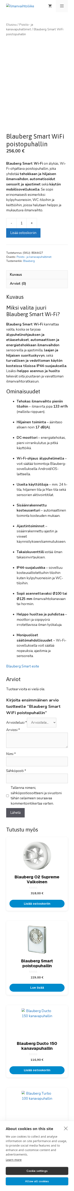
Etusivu (11, 24)
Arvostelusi (16, 722)
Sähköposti (16, 771)
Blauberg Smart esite (22, 666)
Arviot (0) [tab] (18, 283)
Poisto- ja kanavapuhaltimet (19, 27)
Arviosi (13, 730)
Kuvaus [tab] (16, 274)
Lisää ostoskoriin (23, 232)
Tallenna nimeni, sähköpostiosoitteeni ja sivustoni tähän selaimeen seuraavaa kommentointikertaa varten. (36, 795)
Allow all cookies (37, 1181)
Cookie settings (37, 1171)
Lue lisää (37, 987)
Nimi (11, 754)
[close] (66, 1128)
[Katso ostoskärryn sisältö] (50, 6)
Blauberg (29, 261)
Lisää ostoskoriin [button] (37, 903)
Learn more (14, 1160)
